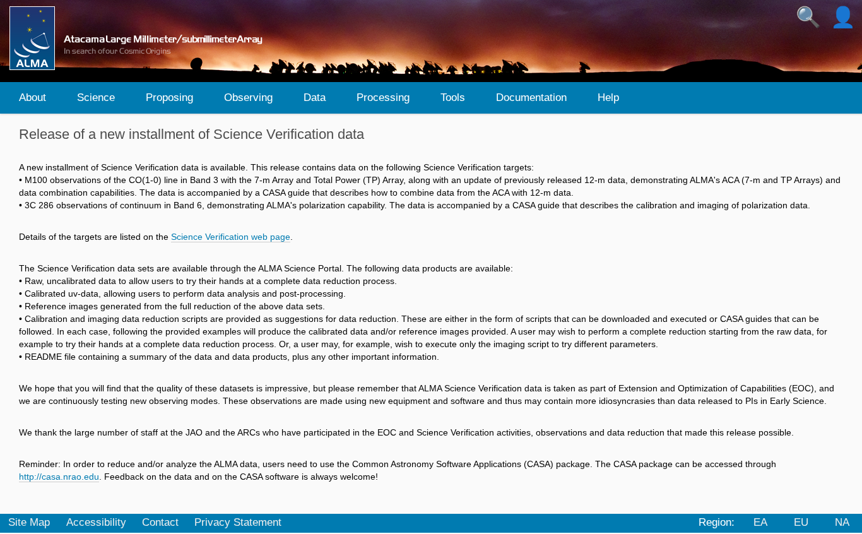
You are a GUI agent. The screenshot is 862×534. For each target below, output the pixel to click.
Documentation (531, 98)
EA (760, 522)
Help (608, 98)
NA (842, 522)
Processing (383, 98)
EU (801, 522)
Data (315, 98)
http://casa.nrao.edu (59, 477)
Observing (248, 98)
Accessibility (96, 522)
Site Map (29, 522)
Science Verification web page (230, 237)
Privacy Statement (237, 522)
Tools (452, 98)
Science (96, 98)
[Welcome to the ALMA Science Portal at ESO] (141, 38)
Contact (160, 522)
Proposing (169, 98)
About (32, 98)
